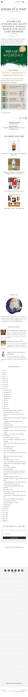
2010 (3, 516)
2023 (3, 372)
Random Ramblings (16, 648)
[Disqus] (14, 232)
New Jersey (18, 635)
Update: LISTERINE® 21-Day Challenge (13, 499)
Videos (12, 666)
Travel (19, 661)
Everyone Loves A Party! (15, 341)
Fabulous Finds (17, 603)
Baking (3, 581)
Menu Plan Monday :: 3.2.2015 (11, 502)
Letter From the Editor (16, 630)
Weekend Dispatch (20, 666)
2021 (3, 376)
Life (25, 630)
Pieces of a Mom (9, 690)
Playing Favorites (15, 644)
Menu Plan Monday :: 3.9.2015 (11, 476)
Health (19, 621)
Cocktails (23, 594)
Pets (8, 644)
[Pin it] (23, 118)
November (6, 392)
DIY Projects (4, 599)
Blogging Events (19, 585)
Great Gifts (13, 621)
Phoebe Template (17, 690)
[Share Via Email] (25, 118)
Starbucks (14, 18)
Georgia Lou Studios (10, 691)
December (6, 390)
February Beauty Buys (9, 493)
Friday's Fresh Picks (6, 612)
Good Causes (4, 621)
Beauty (8, 581)
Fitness (17, 608)
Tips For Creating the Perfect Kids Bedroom (15, 461)
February (6, 504)
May (5, 404)
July (5, 400)
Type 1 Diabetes (5, 666)
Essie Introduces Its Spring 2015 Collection (14, 471)
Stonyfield (11, 657)
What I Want (4, 670)
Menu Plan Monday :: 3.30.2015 (11, 412)
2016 (3, 386)
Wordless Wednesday (10, 675)
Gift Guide (4, 617)
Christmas (16, 594)
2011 (3, 514)
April (5, 406)
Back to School (22, 576)
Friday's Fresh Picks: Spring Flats (12, 484)
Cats (12, 590)
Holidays (3, 626)
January (6, 506)
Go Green (17, 617)
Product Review (5, 648)
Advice (3, 576)
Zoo (19, 679)
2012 (3, 512)
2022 (3, 374)
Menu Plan (11, 635)
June (5, 402)
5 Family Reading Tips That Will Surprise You (15, 482)
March (5, 408)
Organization (19, 639)
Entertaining (13, 599)
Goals (23, 617)
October (6, 394)
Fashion (11, 608)
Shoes (14, 653)
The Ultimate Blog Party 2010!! (17, 330)
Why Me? (21, 670)
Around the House (11, 576)
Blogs (2, 590)
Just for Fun (4, 630)
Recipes (3, 653)
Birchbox (3, 585)
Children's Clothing (6, 594)
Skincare (19, 653)
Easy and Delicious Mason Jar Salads (13, 410)
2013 (3, 510)
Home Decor (11, 626)
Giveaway (10, 617)
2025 (3, 370)
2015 (3, 388)
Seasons (9, 653)
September (7, 396)
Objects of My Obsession (7, 639)
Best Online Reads (8, 425)
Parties (3, 644)
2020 (3, 378)
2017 (3, 384)
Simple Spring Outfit (9, 446)
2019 (3, 380)
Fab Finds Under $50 (6, 603)
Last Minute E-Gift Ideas (10, 500)
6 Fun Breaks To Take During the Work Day (15, 491)
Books (7, 590)
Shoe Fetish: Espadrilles (9, 450)
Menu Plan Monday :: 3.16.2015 (11, 459)
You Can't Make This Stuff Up (9, 679)
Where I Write (13, 670)
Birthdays (10, 585)
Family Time (4, 608)
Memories (3, 635)
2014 (3, 508)
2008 (3, 520)
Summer (18, 657)
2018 (3, 382)
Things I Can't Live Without (8, 661)
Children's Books (19, 590)
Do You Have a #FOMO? (10, 467)
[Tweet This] (20, 118)
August (6, 398)
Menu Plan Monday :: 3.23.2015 (11, 437)
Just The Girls (19, 626)
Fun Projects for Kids (19, 612)
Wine (2, 675)
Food (22, 608)
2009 (3, 518)
